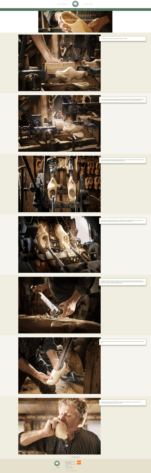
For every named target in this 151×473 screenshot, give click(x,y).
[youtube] (58, 467)
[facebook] (55, 467)
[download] (79, 460)
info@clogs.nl (71, 467)
